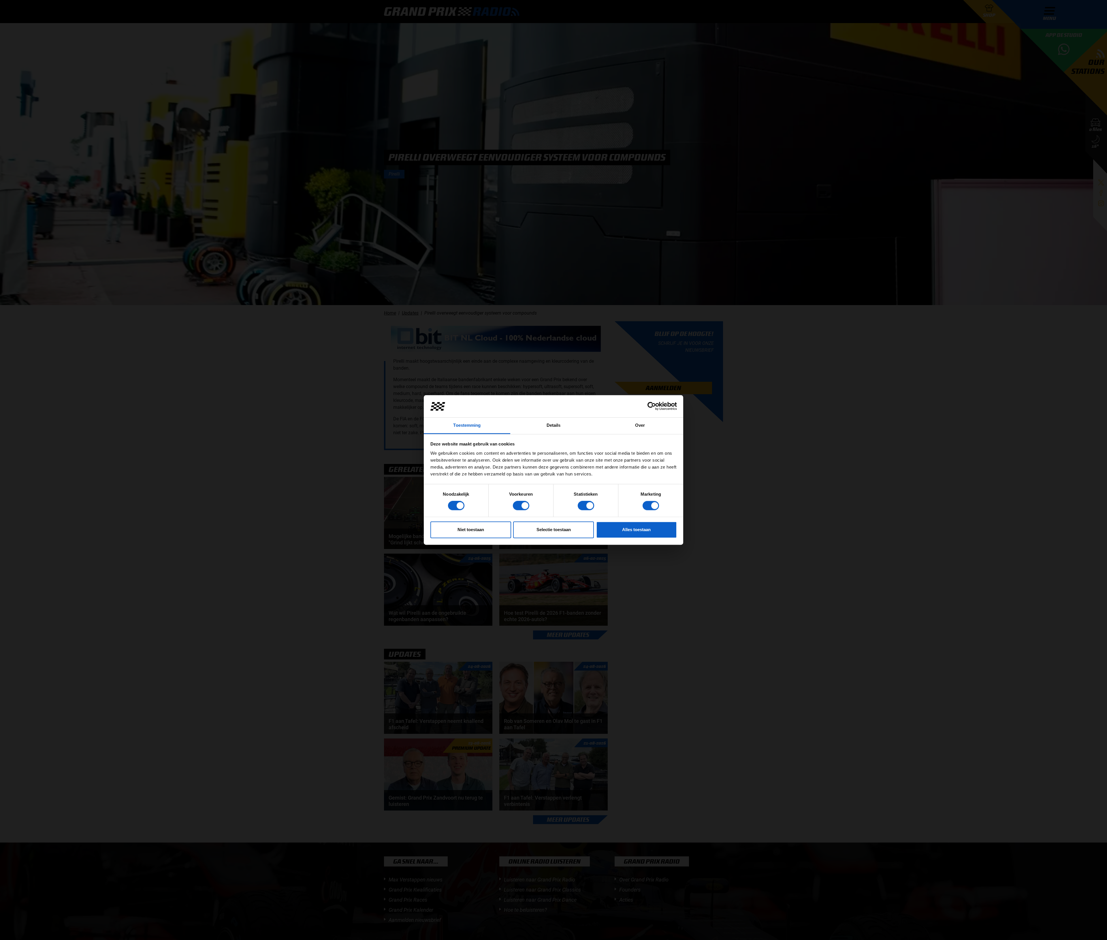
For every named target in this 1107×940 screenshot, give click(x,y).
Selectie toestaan (553, 529)
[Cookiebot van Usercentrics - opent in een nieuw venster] (651, 406)
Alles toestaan (636, 529)
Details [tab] (554, 425)
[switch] (521, 505)
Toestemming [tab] (467, 425)
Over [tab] (640, 425)
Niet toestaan (471, 529)
